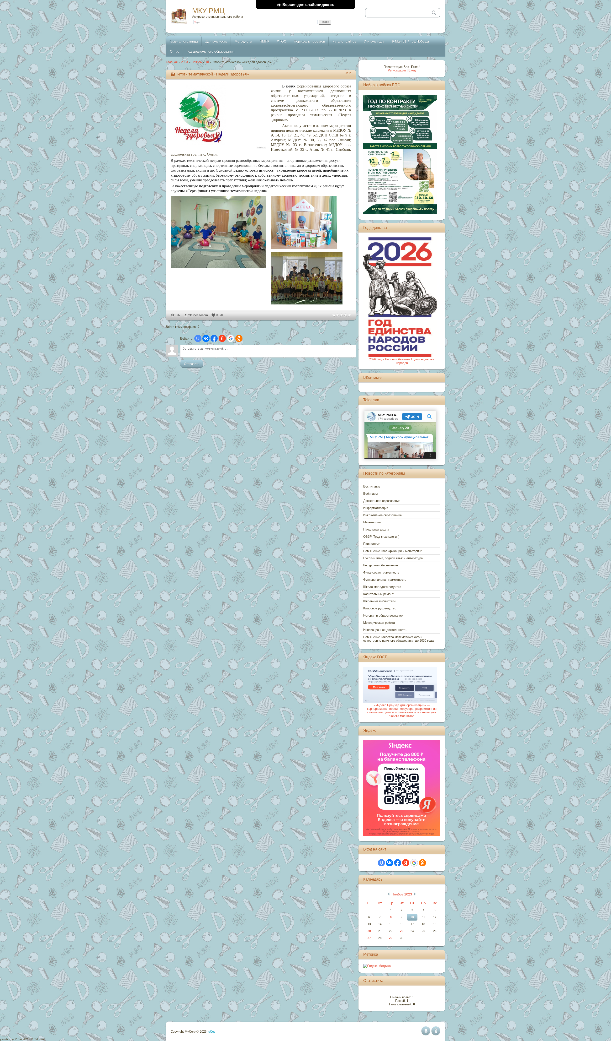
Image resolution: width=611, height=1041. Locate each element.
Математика (372, 522)
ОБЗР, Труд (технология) (381, 536)
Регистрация (397, 70)
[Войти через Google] (230, 338)
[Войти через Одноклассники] (238, 338)
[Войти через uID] (197, 338)
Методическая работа (379, 622)
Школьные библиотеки (379, 601)
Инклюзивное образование (382, 515)
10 (207, 62)
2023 (184, 62)
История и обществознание (383, 615)
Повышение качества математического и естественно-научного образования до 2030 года (398, 638)
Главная (172, 62)
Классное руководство (379, 608)
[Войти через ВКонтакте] (206, 338)
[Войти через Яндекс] (222, 338)
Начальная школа (376, 529)
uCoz (212, 1031)
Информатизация (375, 508)
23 (401, 931)
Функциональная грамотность (384, 579)
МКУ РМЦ (208, 11)
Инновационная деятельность (384, 630)
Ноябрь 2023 (402, 894)
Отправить (191, 364)
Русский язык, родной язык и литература (393, 558)
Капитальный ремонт (378, 594)
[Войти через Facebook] (214, 338)
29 (390, 938)
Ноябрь (196, 62)
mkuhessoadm (198, 315)
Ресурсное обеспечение (380, 565)
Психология (371, 544)
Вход (412, 70)
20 (369, 931)
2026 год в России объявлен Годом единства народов (401, 361)
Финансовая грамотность (381, 572)
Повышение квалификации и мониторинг (392, 551)
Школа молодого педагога (382, 587)
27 (369, 938)
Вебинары (370, 493)
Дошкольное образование (381, 501)
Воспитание (371, 486)
